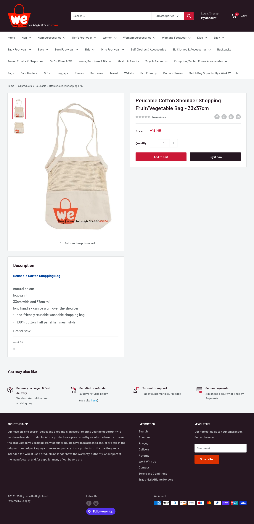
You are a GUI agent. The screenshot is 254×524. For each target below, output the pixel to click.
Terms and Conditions (153, 473)
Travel (114, 73)
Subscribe (206, 459)
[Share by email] (238, 116)
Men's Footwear (82, 37)
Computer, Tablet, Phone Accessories (198, 61)
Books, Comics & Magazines (25, 61)
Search (143, 431)
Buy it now (215, 157)
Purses (79, 73)
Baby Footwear (17, 49)
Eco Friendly (148, 73)
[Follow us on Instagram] (96, 503)
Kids (200, 37)
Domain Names (173, 73)
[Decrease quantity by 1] (154, 143)
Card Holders (28, 73)
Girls (87, 49)
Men (24, 37)
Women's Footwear (174, 37)
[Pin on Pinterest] (224, 116)
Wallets (129, 73)
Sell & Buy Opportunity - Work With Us (213, 73)
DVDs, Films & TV (61, 61)
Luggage (62, 73)
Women (107, 37)
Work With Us (147, 461)
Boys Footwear (64, 49)
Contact (144, 467)
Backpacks (224, 49)
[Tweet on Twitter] (231, 116)
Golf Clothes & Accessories (148, 49)
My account (208, 17)
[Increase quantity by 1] (174, 143)
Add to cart (161, 157)
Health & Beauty (128, 61)
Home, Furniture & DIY (92, 61)
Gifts (47, 73)
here (94, 400)
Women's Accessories (137, 37)
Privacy (143, 443)
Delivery (144, 449)
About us (144, 437)
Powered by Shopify (18, 500)
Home (11, 37)
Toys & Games (154, 61)
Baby (216, 37)
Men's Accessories (49, 37)
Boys (41, 49)
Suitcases (96, 73)
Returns (144, 455)
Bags (10, 73)
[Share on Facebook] (217, 116)
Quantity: (142, 143)
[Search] (189, 16)
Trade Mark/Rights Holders (156, 479)
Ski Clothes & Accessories (190, 49)
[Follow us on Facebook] (88, 503)
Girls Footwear (110, 49)
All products (25, 85)
